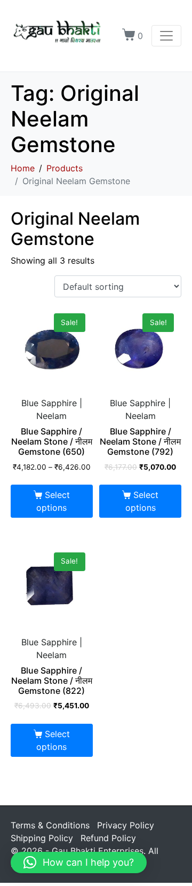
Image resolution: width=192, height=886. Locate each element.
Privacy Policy (125, 825)
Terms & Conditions (50, 825)
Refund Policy (108, 838)
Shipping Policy (42, 838)
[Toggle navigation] (166, 35)
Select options (52, 501)
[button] (79, 862)
